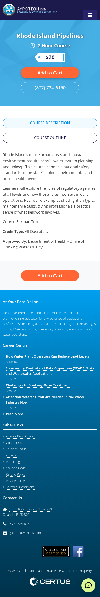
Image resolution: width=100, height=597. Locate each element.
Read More (14, 414)
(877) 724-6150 (50, 87)
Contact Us (14, 442)
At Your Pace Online (20, 436)
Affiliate (11, 455)
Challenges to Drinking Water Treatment (38, 385)
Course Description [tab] (50, 122)
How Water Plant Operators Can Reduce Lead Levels (47, 356)
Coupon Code (16, 468)
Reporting (13, 461)
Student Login (16, 449)
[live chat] (88, 585)
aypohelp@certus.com (25, 532)
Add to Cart (50, 73)
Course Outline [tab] (50, 137)
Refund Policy (15, 474)
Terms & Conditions (20, 487)
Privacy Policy (15, 481)
